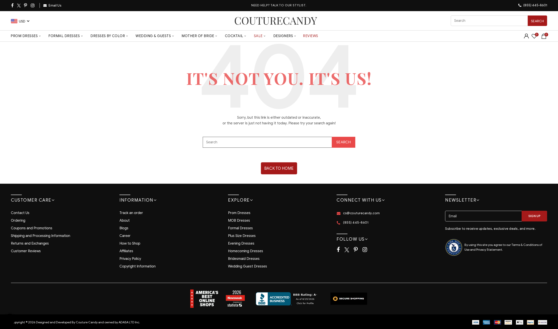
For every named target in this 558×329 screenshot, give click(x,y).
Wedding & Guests (153, 36)
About (124, 220)
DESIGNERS (283, 36)
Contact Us (20, 213)
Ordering (18, 220)
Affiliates (126, 251)
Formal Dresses (64, 36)
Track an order (131, 213)
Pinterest (26, 5)
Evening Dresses (241, 243)
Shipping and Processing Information (40, 236)
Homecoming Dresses (245, 251)
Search (537, 21)
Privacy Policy (130, 259)
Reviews (310, 36)
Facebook (12, 5)
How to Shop (129, 243)
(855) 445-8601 (535, 5)
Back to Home (279, 168)
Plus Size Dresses (242, 236)
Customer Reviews (26, 251)
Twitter (19, 5)
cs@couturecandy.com (361, 213)
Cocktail (234, 36)
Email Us (54, 5)
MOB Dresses (239, 220)
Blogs (123, 228)
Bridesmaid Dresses (244, 259)
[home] (276, 20)
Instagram (33, 5)
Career (125, 236)
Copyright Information (137, 266)
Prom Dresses (24, 36)
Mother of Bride (198, 36)
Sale (258, 36)
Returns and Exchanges (30, 243)
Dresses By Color (107, 36)
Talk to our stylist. (288, 5)
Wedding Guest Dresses (247, 266)
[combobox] (499, 20)
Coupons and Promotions (31, 228)
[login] (526, 37)
